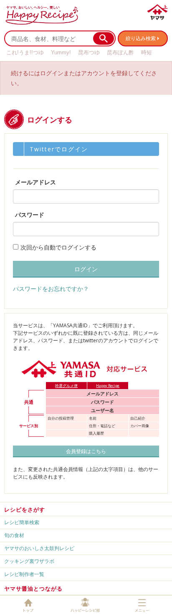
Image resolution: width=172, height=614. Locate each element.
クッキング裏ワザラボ (29, 561)
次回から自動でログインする (58, 247)
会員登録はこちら (86, 451)
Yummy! (61, 52)
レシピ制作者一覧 (24, 574)
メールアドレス (35, 182)
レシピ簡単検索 (21, 522)
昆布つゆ (89, 52)
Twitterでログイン (59, 149)
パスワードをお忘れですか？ (51, 289)
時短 (146, 52)
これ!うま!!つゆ (25, 52)
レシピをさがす (24, 509)
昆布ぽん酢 (120, 52)
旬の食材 (14, 535)
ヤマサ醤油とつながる (33, 588)
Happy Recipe (107, 385)
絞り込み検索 (141, 38)
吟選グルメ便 (66, 385)
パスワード (29, 215)
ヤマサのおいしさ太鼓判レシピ (39, 548)
